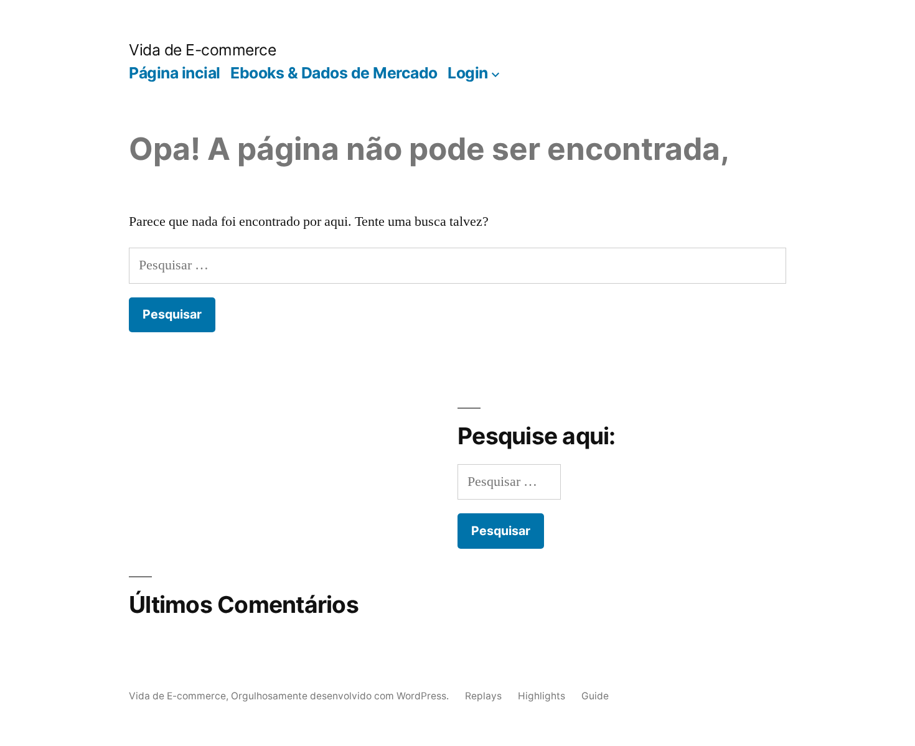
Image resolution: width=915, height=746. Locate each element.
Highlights (541, 696)
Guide (595, 696)
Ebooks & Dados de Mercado (334, 72)
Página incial (174, 72)
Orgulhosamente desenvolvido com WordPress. (341, 696)
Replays (483, 696)
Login (468, 72)
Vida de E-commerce (202, 49)
